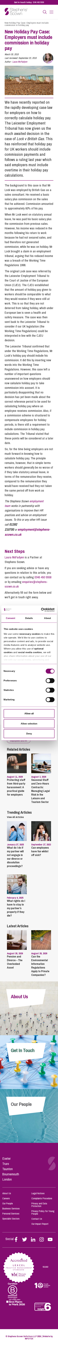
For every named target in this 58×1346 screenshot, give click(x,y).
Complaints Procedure (41, 1198)
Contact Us (36, 1218)
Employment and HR (18, 740)
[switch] (50, 680)
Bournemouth (10, 1174)
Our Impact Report (39, 1223)
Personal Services (10, 1213)
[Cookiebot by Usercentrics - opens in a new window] (41, 610)
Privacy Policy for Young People (42, 1212)
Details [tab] (29, 618)
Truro (5, 1163)
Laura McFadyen (19, 61)
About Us (6, 1193)
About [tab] (47, 618)
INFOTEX (29, 1338)
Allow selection (29, 723)
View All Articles (15, 817)
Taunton (7, 1169)
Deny (29, 733)
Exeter (6, 1158)
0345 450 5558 (38, 2)
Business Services (11, 1208)
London (7, 1179)
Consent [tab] (10, 618)
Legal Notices (38, 1193)
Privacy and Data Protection (39, 1205)
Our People (7, 1203)
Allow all (29, 713)
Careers (6, 1198)
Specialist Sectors (10, 1218)
